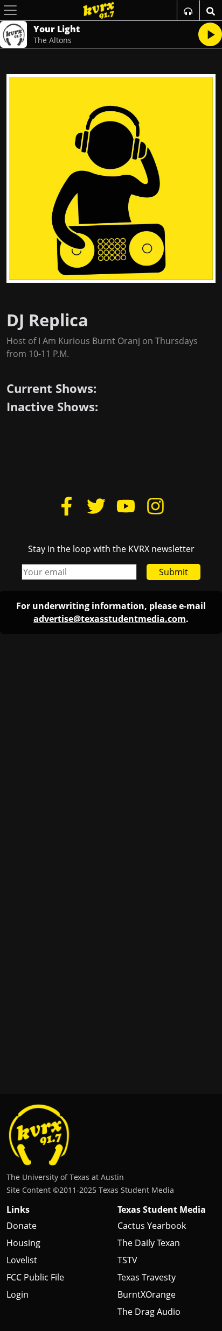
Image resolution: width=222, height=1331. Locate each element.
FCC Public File (35, 1277)
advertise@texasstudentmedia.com (109, 619)
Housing (23, 1243)
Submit (173, 572)
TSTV (127, 1260)
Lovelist (21, 1260)
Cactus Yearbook (151, 1226)
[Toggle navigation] (10, 10)
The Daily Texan (148, 1243)
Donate (21, 1226)
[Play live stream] (210, 34)
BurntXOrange (146, 1294)
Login (17, 1294)
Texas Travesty (146, 1277)
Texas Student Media (161, 1209)
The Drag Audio (149, 1312)
